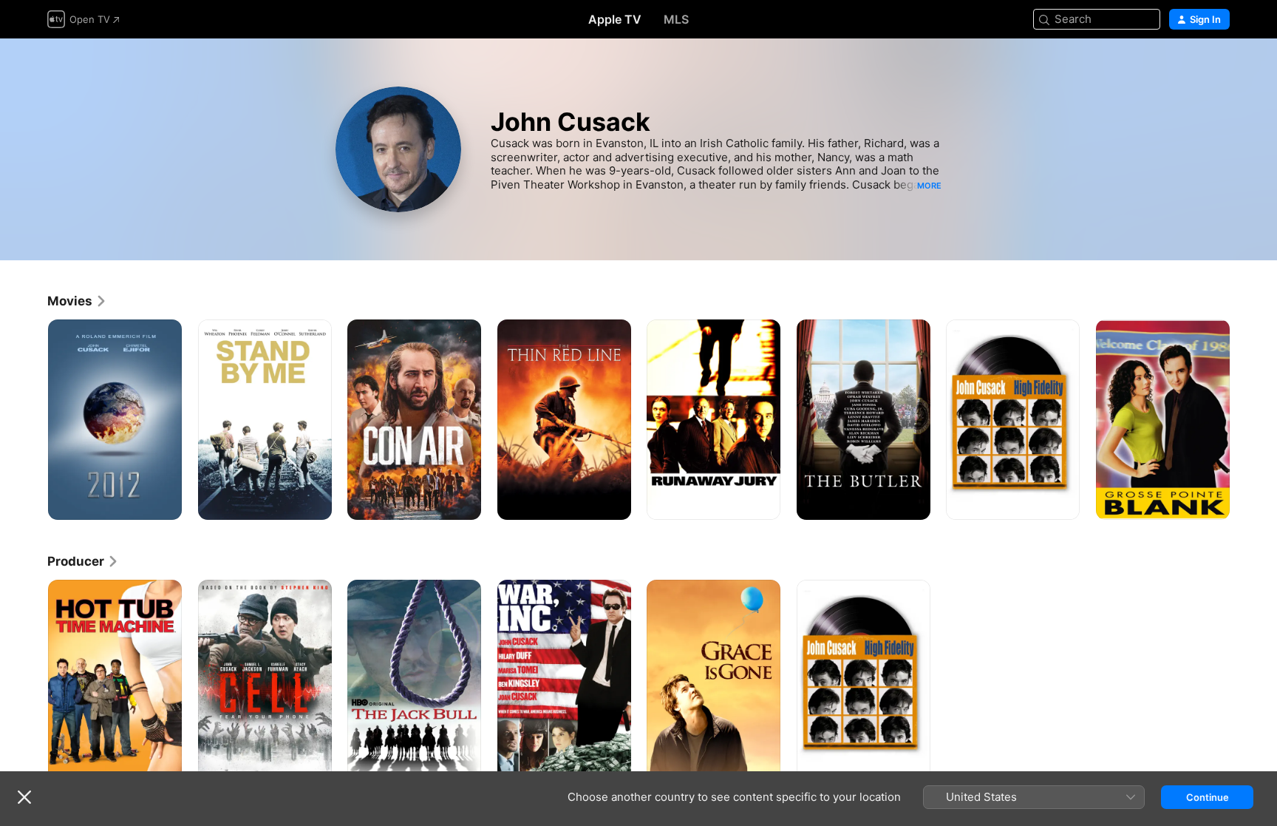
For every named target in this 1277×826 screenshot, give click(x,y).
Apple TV (614, 19)
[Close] (24, 797)
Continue (1207, 797)
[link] (77, 301)
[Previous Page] (32, 419)
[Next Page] (1244, 419)
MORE (929, 185)
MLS (676, 19)
